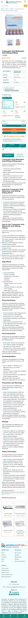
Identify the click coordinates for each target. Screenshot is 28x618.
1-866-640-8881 (15, 584)
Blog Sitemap (18, 557)
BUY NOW (14, 129)
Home (2, 9)
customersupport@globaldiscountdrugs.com (15, 586)
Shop (6, 9)
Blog (2, 561)
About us (3, 555)
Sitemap (17, 555)
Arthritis (11, 9)
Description (8, 155)
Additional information (20, 155)
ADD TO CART (14, 132)
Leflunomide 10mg (7, 530)
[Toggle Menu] (2, 2)
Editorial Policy (5, 572)
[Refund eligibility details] (21, 140)
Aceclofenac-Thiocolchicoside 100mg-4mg (20, 532)
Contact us (4, 557)
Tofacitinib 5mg (8, 513)
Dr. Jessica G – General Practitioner (11, 90)
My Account (18, 552)
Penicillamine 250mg (20, 513)
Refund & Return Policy (7, 574)
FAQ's (2, 559)
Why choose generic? (20, 561)
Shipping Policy (5, 570)
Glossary (17, 559)
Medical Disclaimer (6, 576)
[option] (10, 42)
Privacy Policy (4, 568)
